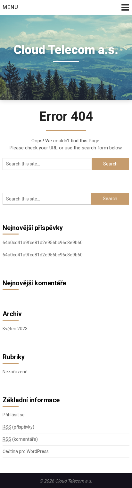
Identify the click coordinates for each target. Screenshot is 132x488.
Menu (10, 7)
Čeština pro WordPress (26, 451)
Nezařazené (15, 371)
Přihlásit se (14, 414)
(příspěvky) (18, 427)
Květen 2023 (15, 328)
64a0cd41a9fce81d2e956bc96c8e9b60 (43, 242)
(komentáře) (20, 439)
